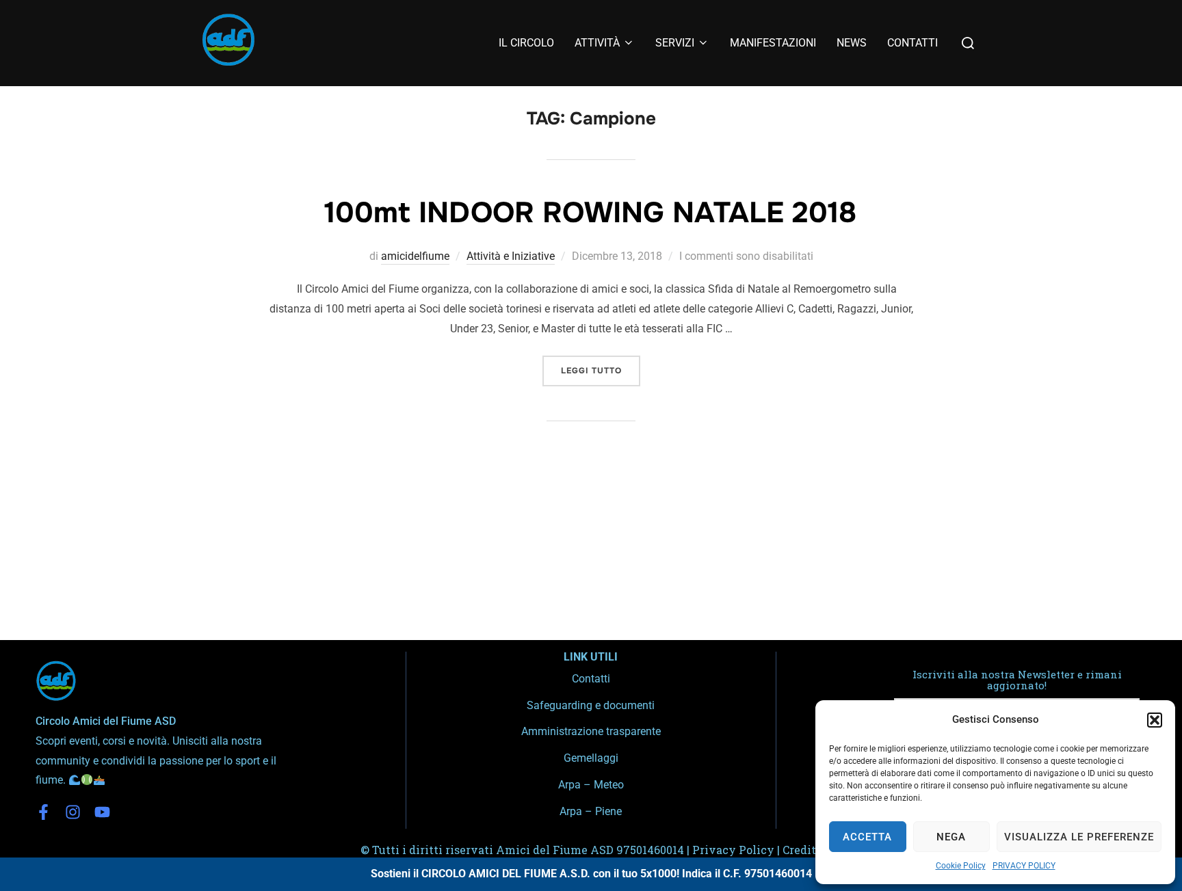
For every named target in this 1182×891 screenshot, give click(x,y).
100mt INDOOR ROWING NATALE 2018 (590, 212)
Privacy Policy (733, 849)
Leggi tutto (600, 366)
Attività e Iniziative (511, 256)
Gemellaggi (591, 758)
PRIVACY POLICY (1024, 865)
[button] (1154, 720)
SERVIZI (674, 42)
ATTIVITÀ (597, 42)
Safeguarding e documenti (591, 705)
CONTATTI (912, 42)
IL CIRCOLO (526, 42)
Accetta (867, 837)
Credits (802, 849)
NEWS (852, 42)
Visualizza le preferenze (1079, 837)
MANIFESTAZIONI (773, 42)
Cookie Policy (961, 865)
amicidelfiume (415, 256)
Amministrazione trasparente (591, 731)
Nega (951, 837)
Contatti (591, 678)
